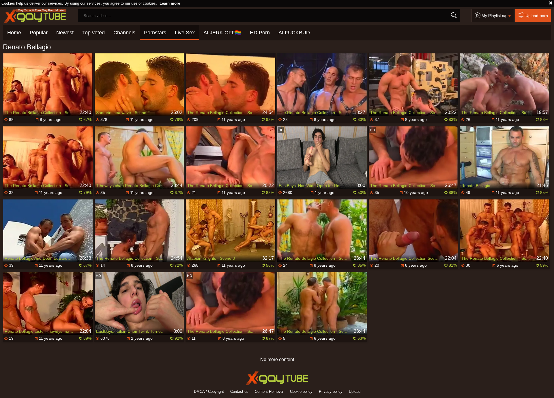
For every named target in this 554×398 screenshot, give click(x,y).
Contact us (239, 391)
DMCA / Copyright (209, 391)
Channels (124, 32)
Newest (65, 32)
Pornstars (155, 32)
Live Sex (185, 32)
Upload (354, 391)
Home (14, 32)
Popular (39, 32)
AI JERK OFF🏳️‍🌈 (222, 32)
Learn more (170, 3)
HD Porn (260, 32)
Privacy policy (330, 391)
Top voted (93, 32)
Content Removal (269, 391)
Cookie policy (301, 391)
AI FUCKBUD (294, 32)
